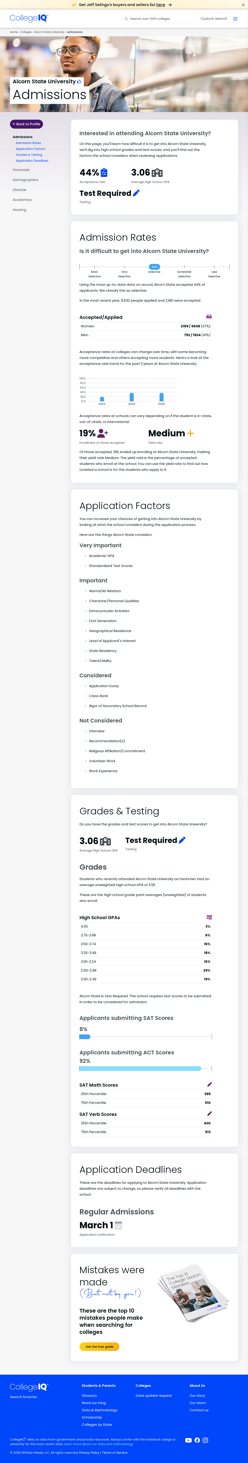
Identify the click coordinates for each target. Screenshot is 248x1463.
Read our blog (94, 1402)
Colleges (26, 32)
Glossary (89, 1395)
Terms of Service (114, 1452)
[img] (29, 20)
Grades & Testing (29, 155)
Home (14, 32)
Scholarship (92, 1417)
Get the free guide (99, 1347)
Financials (21, 169)
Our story (197, 1395)
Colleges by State (97, 1424)
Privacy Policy (89, 1452)
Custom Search (214, 18)
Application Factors (30, 149)
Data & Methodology (99, 1410)
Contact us (199, 1410)
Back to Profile (28, 124)
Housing (19, 209)
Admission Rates (28, 143)
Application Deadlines (32, 161)
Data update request (154, 1395)
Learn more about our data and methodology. (99, 1444)
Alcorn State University (49, 32)
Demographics (25, 179)
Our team (198, 1402)
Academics (22, 199)
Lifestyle (19, 189)
